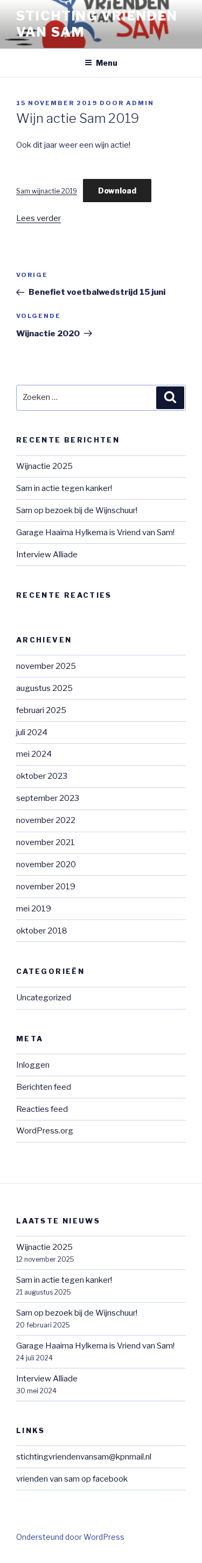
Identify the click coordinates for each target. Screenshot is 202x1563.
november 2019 (45, 886)
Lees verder (38, 218)
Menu (106, 62)
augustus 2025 (44, 688)
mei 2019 (33, 909)
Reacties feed (42, 1109)
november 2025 (46, 666)
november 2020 (46, 864)
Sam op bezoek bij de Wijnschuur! (76, 510)
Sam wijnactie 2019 (46, 191)
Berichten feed (43, 1087)
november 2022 (45, 820)
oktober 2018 (41, 931)
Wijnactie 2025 (44, 466)
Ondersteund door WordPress (70, 1536)
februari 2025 (41, 710)
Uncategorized (43, 997)
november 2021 (45, 842)
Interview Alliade (47, 554)
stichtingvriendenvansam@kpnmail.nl (83, 1457)
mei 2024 (34, 754)
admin (140, 103)
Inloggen (33, 1065)
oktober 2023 (41, 776)
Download (117, 190)
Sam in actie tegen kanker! (64, 488)
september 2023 (47, 798)
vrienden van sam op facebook (72, 1479)
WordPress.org (44, 1131)
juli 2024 (31, 732)
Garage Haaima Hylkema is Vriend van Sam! (95, 532)
